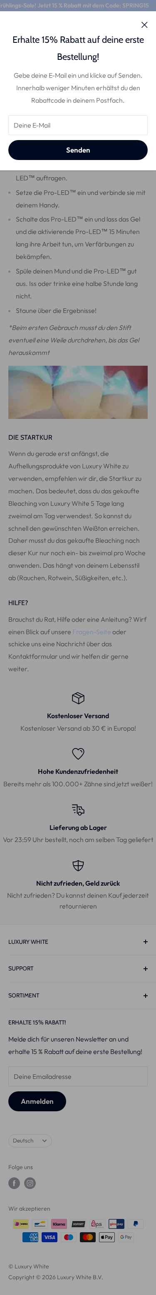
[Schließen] (144, 24)
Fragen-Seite (91, 632)
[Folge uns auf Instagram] (30, 1183)
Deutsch (23, 1140)
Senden (78, 149)
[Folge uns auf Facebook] (14, 1183)
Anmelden (37, 1101)
